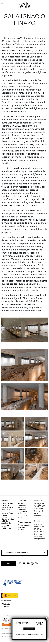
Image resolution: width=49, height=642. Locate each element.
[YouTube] (28, 563)
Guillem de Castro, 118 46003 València (38, 512)
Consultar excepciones (39, 537)
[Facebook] (20, 563)
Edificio (4, 521)
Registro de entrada (7, 633)
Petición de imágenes (22, 512)
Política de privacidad (8, 636)
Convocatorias (7, 519)
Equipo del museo (5, 516)
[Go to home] (12, 582)
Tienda (8, 563)
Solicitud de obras (23, 516)
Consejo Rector (8, 513)
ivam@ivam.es (40, 504)
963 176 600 (39, 506)
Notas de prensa (21, 528)
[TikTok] (36, 563)
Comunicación (24, 525)
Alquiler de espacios (6, 524)
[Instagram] (32, 563)
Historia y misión (5, 510)
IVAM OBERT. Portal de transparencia (7, 505)
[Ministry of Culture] (24, 595)
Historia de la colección (23, 504)
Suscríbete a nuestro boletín (16, 552)
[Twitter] (24, 563)
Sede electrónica (6, 528)
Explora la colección (22, 508)
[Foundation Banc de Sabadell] (6, 605)
